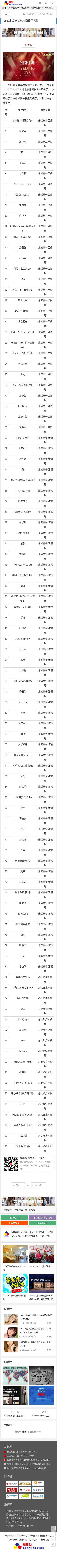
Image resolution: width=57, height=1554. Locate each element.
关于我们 (40, 1536)
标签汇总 (49, 1536)
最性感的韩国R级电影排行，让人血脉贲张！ (27, 1468)
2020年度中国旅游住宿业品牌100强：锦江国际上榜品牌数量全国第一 (41, 1299)
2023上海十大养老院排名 (40, 1266)
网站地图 (33, 1539)
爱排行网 (29, 1236)
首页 (7, 7)
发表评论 (29, 14)
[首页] (53, 1528)
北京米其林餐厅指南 (42, 1217)
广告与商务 (44, 1539)
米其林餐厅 (42, 1223)
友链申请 (23, 1539)
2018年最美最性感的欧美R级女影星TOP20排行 (28, 1460)
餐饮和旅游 (36, 7)
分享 (39, 1185)
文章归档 (13, 1539)
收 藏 (28, 45)
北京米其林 (30, 89)
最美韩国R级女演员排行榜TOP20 (22, 1451)
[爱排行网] (28, 1546)
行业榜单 (15, 7)
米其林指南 (24, 85)
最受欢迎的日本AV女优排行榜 (20, 1456)
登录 (24, 1431)
